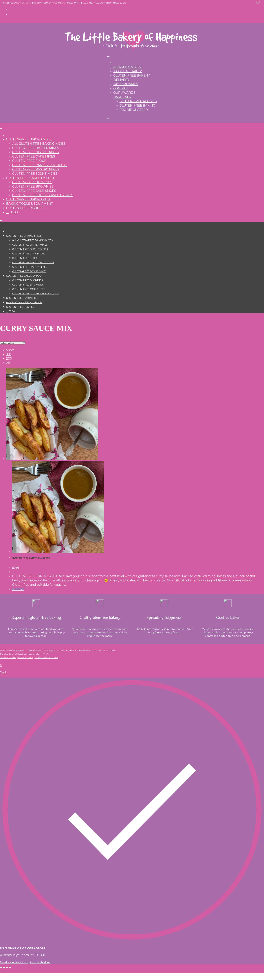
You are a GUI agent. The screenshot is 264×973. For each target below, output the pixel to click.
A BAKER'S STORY (127, 67)
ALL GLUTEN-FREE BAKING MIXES (38, 143)
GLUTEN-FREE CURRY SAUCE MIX (31, 558)
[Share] (7, 967)
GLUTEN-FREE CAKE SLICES (34, 191)
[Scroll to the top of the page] (1, 661)
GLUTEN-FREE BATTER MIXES (35, 148)
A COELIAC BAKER (127, 71)
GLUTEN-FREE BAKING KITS (28, 199)
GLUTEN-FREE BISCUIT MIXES (35, 152)
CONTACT (120, 88)
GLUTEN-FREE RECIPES (138, 101)
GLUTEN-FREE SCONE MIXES (34, 173)
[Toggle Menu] (108, 56)
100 (8, 354)
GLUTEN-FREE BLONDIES (32, 182)
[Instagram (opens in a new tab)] (10, 14)
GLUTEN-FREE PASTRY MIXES (35, 169)
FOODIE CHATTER (133, 110)
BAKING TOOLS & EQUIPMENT (29, 203)
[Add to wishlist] (260, 4)
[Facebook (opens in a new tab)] (10, 10)
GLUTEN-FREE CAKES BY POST (30, 178)
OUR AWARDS (124, 92)
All (8, 363)
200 (9, 358)
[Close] (1, 220)
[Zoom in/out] (1, 967)
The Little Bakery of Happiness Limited (43, 650)
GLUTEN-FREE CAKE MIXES (33, 156)
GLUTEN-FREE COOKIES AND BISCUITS (42, 195)
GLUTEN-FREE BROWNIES (32, 186)
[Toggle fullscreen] (4, 967)
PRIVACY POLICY (25, 657)
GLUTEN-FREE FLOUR (29, 161)
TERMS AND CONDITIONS (46, 657)
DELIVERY (121, 80)
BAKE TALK (122, 97)
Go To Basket (40, 962)
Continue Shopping (14, 962)
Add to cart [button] (18, 589)
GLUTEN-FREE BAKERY (131, 75)
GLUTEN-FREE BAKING (137, 105)
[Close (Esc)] (10, 967)
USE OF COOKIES (8, 657)
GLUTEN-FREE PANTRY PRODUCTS (39, 165)
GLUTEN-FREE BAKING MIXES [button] (29, 139)
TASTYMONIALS (125, 84)
